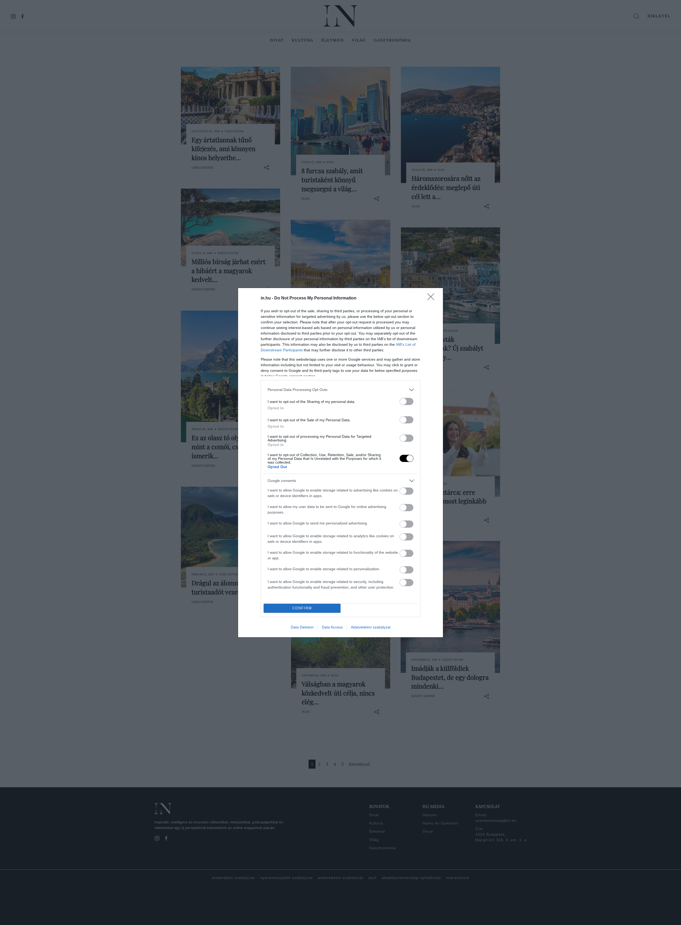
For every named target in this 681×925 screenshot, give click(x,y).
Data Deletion (302, 627)
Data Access (332, 627)
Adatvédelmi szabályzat (371, 627)
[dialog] (340, 462)
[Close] (432, 298)
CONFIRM (302, 608)
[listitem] (340, 390)
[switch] (406, 401)
